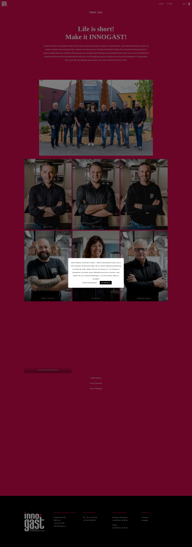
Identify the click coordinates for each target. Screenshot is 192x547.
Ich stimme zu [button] (105, 282)
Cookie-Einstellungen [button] (89, 282)
